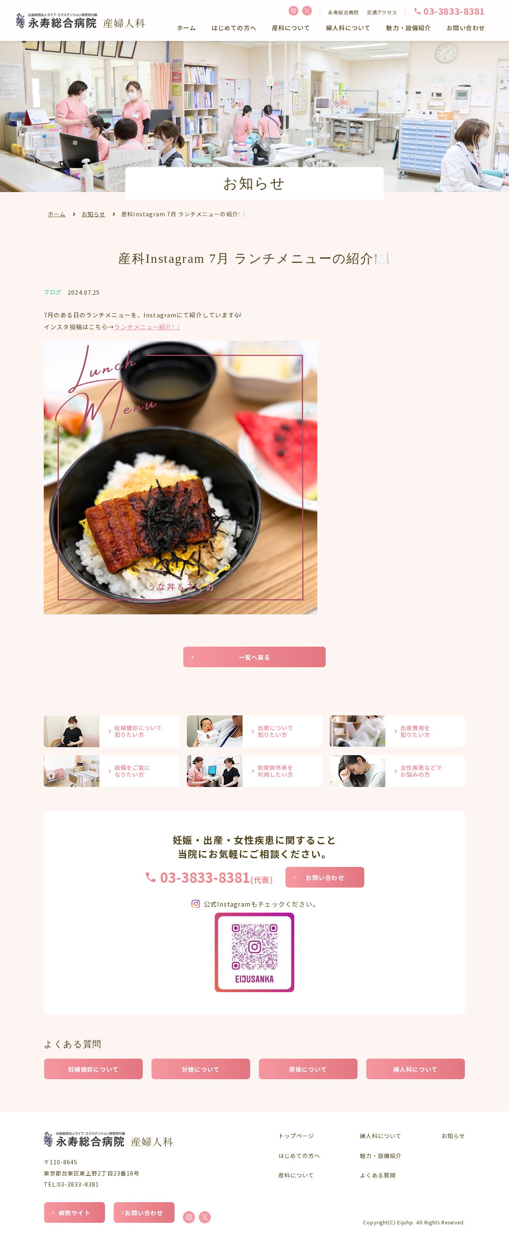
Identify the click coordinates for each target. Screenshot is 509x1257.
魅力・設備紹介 (408, 27)
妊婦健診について (93, 1069)
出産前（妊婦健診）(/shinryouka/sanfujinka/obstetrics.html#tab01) (111, 731)
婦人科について (348, 27)
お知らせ (93, 214)
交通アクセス (382, 12)
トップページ (296, 1136)
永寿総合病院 (343, 12)
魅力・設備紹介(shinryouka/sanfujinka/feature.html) (111, 771)
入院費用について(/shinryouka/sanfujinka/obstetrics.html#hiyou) (397, 731)
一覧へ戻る (255, 657)
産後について (308, 1069)
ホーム (186, 27)
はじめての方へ (234, 27)
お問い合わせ (466, 27)
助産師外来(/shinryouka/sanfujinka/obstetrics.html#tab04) (254, 771)
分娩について (201, 1069)
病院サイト (74, 1212)
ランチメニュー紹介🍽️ (147, 327)
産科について (291, 27)
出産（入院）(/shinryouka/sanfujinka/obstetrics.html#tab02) (254, 731)
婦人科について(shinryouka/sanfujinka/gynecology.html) (397, 771)
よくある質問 (378, 1175)
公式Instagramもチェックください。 (261, 904)
